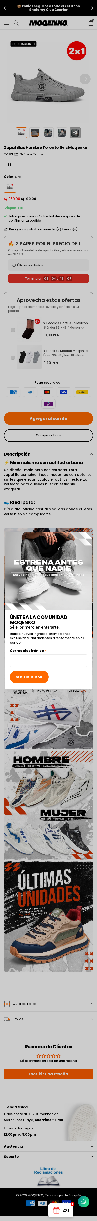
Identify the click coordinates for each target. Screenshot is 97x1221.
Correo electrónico (28, 651)
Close (86, 537)
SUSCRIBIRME (29, 677)
